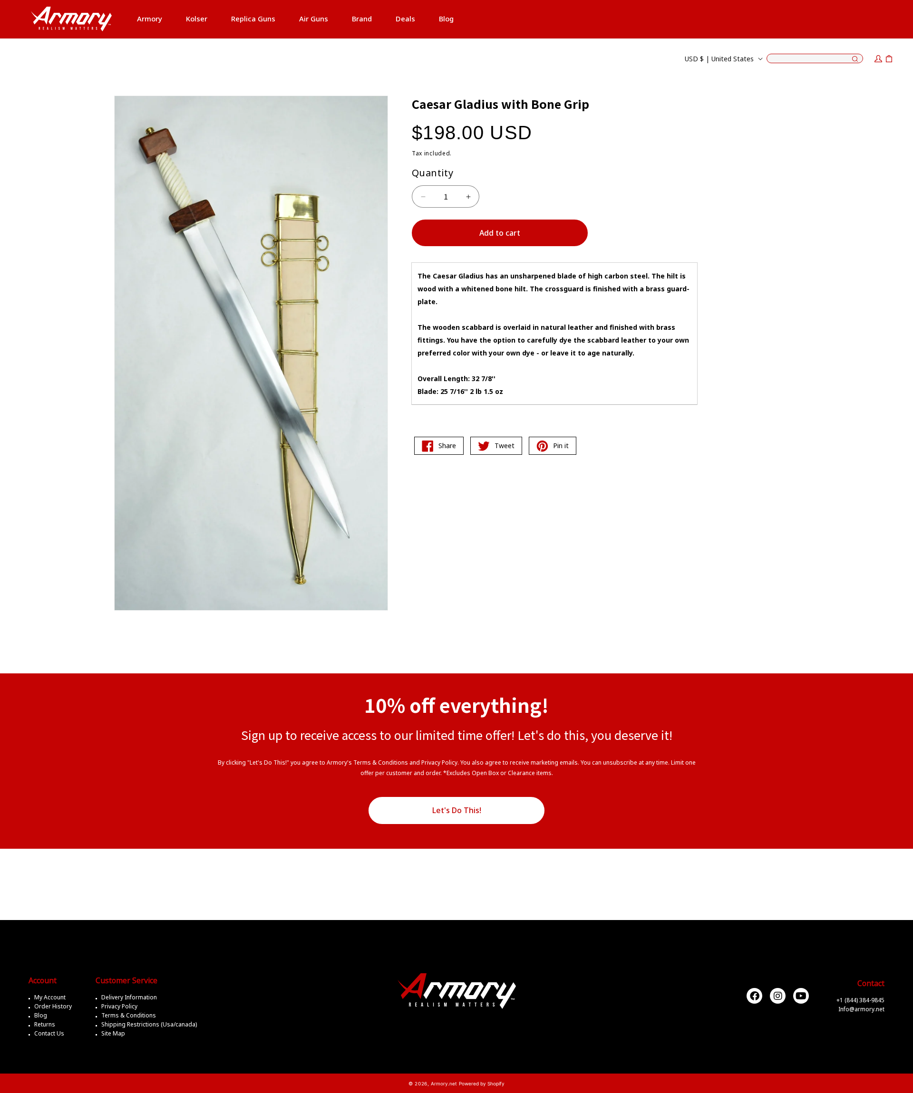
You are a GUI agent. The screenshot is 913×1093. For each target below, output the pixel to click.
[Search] (855, 59)
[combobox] (815, 58)
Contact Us (49, 1033)
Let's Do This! (456, 810)
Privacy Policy (119, 1006)
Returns (44, 1024)
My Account (50, 997)
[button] (149, 19)
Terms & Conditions (128, 1015)
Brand (362, 18)
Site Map (113, 1033)
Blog (40, 1015)
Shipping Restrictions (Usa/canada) (149, 1024)
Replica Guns (253, 18)
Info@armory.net (861, 1009)
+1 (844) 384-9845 (860, 1000)
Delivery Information (129, 997)
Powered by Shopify (482, 1083)
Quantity (432, 172)
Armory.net (444, 1083)
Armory (149, 18)
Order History (53, 1006)
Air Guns (313, 18)
